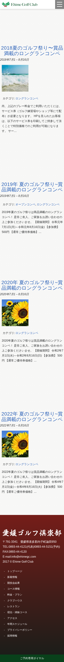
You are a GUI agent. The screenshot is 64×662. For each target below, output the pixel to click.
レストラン (13, 606)
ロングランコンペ (26, 98)
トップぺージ (14, 571)
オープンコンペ (25, 204)
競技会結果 (13, 582)
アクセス (12, 618)
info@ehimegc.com (24, 556)
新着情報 (12, 577)
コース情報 (13, 588)
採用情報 (12, 635)
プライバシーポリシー (19, 629)
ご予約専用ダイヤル (32, 658)
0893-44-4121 (17, 546)
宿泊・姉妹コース (17, 612)
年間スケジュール (17, 624)
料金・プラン (14, 594)
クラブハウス (14, 600)
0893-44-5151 (43, 546)
